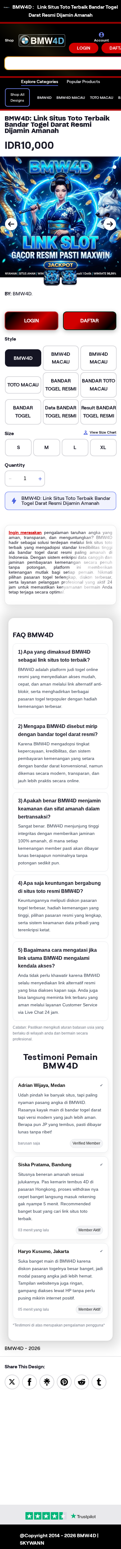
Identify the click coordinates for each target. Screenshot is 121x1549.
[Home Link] (42, 42)
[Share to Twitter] (12, 1381)
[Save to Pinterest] (64, 1381)
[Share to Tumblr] (99, 1381)
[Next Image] (110, 224)
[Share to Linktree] (46, 1381)
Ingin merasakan (25, 532)
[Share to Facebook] (29, 1381)
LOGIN (83, 48)
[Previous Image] (11, 224)
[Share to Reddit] (81, 1381)
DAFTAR (89, 320)
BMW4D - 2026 (22, 1348)
